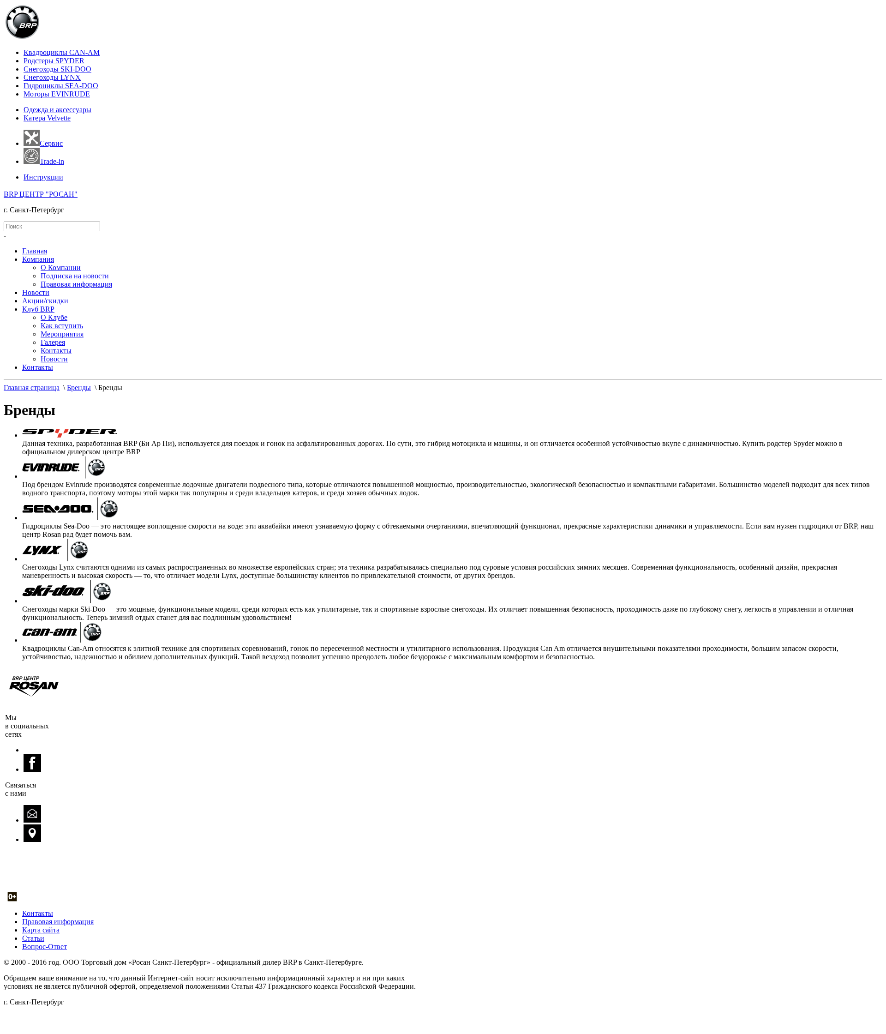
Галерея (53, 342)
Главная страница (32, 387)
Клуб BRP (38, 309)
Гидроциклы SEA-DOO (61, 86)
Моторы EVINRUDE (57, 94)
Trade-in (52, 161)
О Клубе (54, 317)
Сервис (51, 143)
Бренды (79, 387)
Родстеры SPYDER (54, 61)
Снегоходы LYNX (52, 77)
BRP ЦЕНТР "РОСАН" (41, 194)
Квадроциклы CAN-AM (62, 52)
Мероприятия (62, 334)
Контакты (56, 351)
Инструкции (43, 177)
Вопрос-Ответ (44, 946)
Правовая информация (76, 284)
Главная (34, 251)
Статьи (33, 938)
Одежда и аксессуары (57, 110)
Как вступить (62, 326)
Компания (38, 259)
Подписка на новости (75, 276)
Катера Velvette (47, 118)
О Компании (61, 267)
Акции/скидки (45, 301)
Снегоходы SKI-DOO (57, 69)
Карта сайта (41, 930)
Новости (35, 292)
